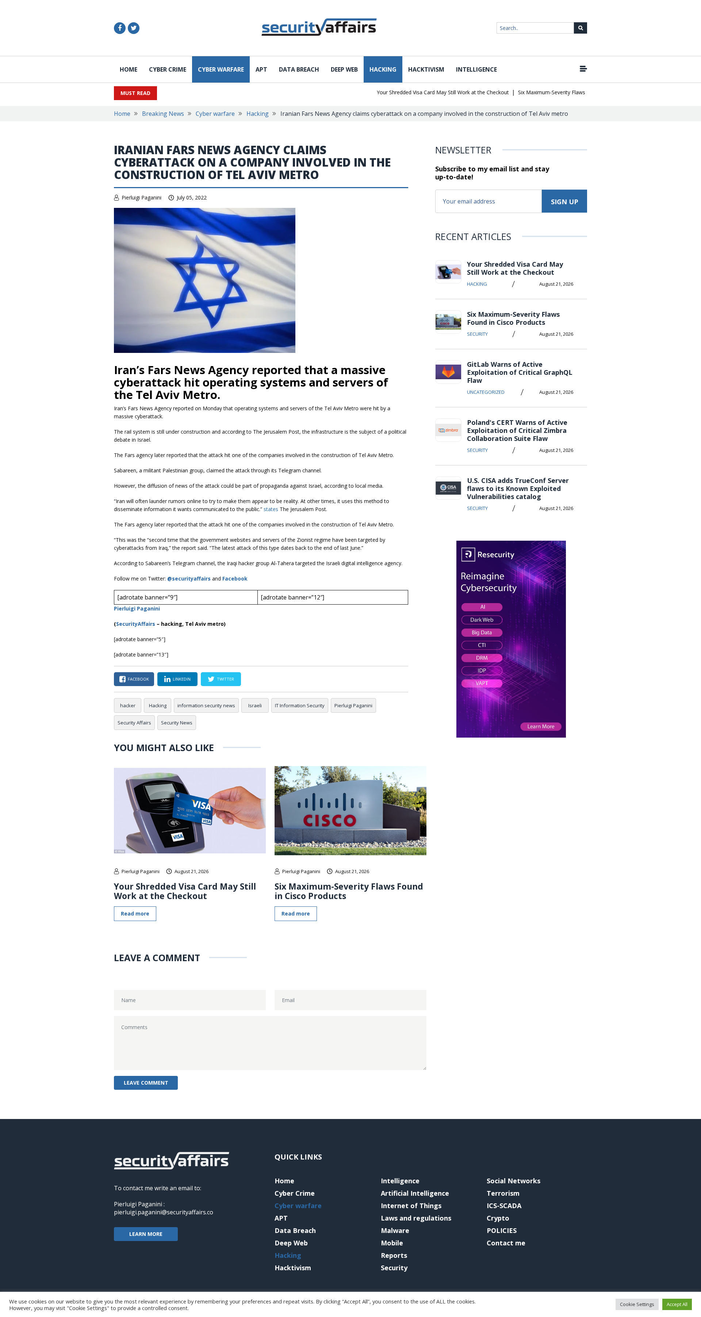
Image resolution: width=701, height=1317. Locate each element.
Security (477, 334)
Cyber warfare (221, 69)
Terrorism (503, 1193)
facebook (138, 679)
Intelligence (476, 69)
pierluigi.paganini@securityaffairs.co (163, 1212)
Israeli (255, 705)
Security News (176, 722)
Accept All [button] (677, 1304)
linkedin (182, 679)
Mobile (392, 1242)
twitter (225, 679)
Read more (135, 913)
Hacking (383, 69)
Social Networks (513, 1180)
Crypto (498, 1218)
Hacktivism (426, 69)
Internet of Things (411, 1205)
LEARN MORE (145, 1233)
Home (128, 69)
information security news (206, 705)
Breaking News (163, 114)
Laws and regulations (416, 1218)
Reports (394, 1255)
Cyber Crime (167, 69)
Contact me (506, 1242)
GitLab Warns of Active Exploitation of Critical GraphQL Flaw (519, 372)
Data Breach (299, 69)
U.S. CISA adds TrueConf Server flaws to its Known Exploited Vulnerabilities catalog (518, 488)
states (271, 509)
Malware (395, 1230)
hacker (127, 705)
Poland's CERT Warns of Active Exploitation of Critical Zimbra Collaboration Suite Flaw (517, 430)
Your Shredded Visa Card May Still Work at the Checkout (426, 92)
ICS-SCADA (504, 1205)
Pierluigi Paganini (141, 197)
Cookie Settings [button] (637, 1304)
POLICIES (502, 1230)
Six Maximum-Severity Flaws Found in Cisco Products (564, 92)
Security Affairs (134, 722)
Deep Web (344, 69)
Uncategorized (486, 392)
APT (261, 69)
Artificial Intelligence (415, 1193)
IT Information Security (300, 705)
